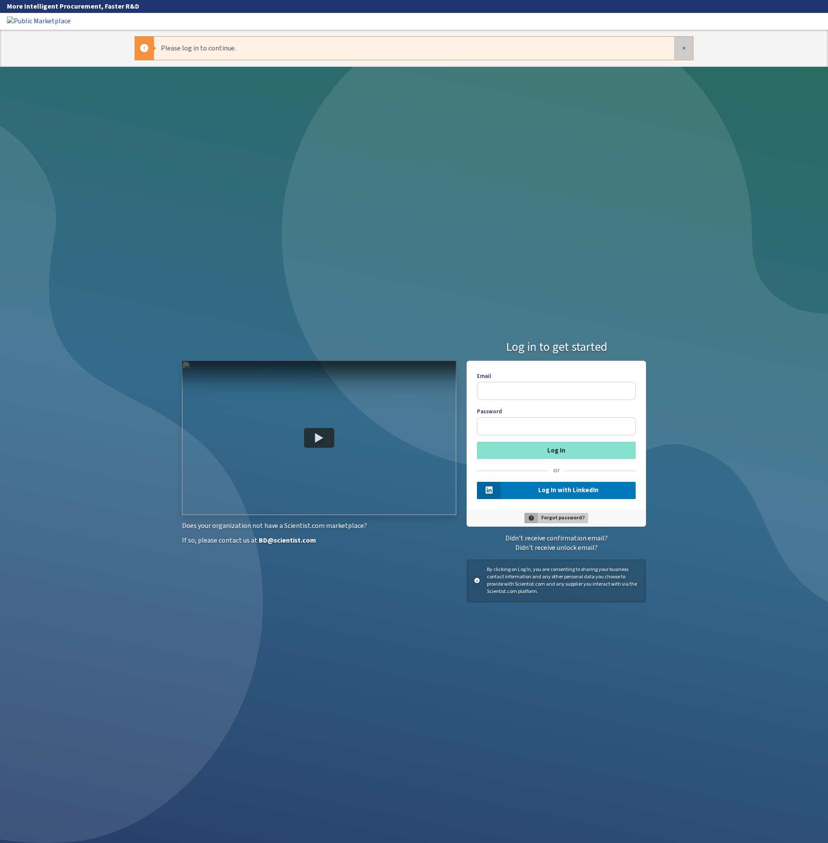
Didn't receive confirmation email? (556, 538)
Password (489, 411)
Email (484, 376)
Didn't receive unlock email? (556, 548)
